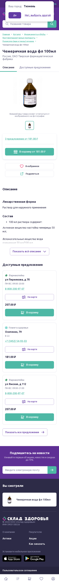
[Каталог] (18, 578)
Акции (33, 538)
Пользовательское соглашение (20, 570)
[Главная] (26, 518)
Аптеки (7, 538)
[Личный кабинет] (53, 578)
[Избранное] (41, 578)
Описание (8, 67)
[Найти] (51, 24)
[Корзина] (29, 578)
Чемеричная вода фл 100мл (33, 499)
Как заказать (37, 543)
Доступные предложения (35, 67)
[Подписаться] (51, 470)
